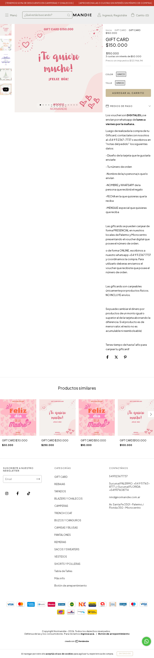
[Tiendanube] (77, 641)
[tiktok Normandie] (28, 493)
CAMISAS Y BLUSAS (66, 527)
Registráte (120, 15)
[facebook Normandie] (18, 493)
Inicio (109, 30)
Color (109, 74)
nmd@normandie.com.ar (124, 497)
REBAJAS (59, 484)
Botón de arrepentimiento (70, 585)
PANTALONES (62, 534)
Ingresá (107, 15)
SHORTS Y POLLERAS (67, 563)
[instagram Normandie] (7, 493)
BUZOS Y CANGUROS (67, 520)
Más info (59, 578)
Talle (109, 83)
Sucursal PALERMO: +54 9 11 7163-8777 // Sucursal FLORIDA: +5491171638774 (129, 486)
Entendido (125, 654)
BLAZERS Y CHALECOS (68, 498)
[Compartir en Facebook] (107, 357)
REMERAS (60, 542)
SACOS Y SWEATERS (66, 549)
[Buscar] (68, 15)
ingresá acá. (88, 633)
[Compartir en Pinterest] (125, 357)
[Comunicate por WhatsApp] (146, 641)
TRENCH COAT (63, 513)
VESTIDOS (60, 556)
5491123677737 (118, 476)
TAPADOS (60, 491)
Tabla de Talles (63, 571)
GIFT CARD (120, 30)
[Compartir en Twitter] (116, 357)
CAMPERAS (61, 505)
